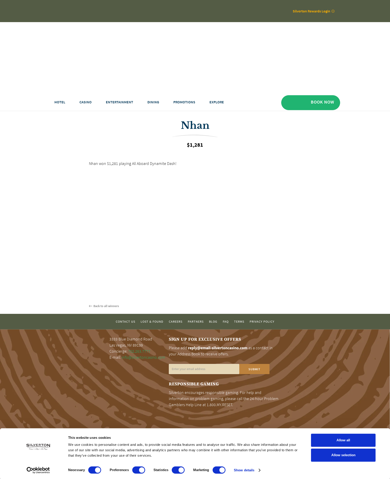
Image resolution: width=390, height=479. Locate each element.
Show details (244, 470)
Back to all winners (106, 306)
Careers (175, 322)
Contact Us (125, 322)
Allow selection (343, 455)
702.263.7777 (139, 351)
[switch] (138, 470)
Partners (196, 322)
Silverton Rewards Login (311, 11)
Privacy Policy (262, 322)
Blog (213, 322)
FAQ (226, 322)
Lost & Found (152, 322)
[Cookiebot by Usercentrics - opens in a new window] (38, 470)
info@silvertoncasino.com (143, 357)
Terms (239, 322)
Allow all (343, 440)
